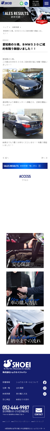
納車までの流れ (22, 399)
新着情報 (6, 382)
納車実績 (15, 27)
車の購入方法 (21, 394)
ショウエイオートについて (27, 382)
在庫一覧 (6, 388)
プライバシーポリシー (22, 421)
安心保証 (6, 399)
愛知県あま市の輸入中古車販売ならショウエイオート (25, 429)
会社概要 (19, 388)
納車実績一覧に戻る (20, 166)
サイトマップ (38, 421)
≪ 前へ (6, 158)
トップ (5, 27)
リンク (7, 421)
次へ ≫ (44, 158)
